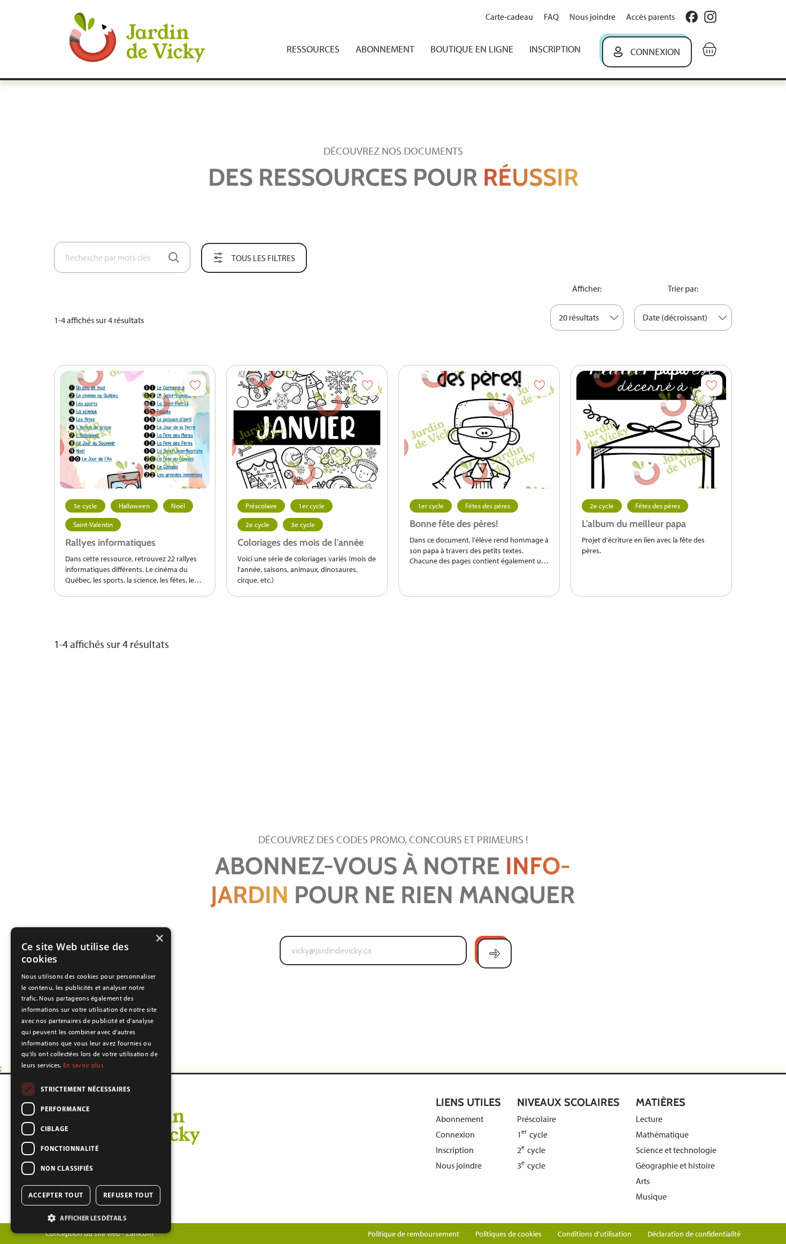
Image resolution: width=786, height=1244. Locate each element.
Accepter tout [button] (55, 1195)
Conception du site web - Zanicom (99, 1233)
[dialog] (91, 1080)
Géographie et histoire (675, 1166)
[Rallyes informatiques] (135, 430)
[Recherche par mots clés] (173, 257)
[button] (90, 1217)
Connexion (655, 52)
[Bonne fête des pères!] (479, 430)
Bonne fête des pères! (454, 524)
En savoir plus (83, 1065)
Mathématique (662, 1134)
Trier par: (683, 289)
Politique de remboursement (413, 1234)
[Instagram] (710, 17)
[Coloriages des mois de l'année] (307, 430)
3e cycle (85, 506)
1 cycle (532, 1134)
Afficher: (587, 289)
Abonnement (385, 49)
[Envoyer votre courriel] (494, 953)
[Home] (145, 38)
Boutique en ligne (471, 49)
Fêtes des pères (487, 506)
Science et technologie (676, 1150)
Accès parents (650, 17)
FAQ (551, 17)
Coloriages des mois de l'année (300, 542)
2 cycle (531, 1150)
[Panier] (709, 49)
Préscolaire (261, 506)
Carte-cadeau (509, 17)
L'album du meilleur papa (634, 524)
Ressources (313, 49)
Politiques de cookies (508, 1234)
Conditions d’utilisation (594, 1234)
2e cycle (257, 525)
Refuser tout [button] (128, 1195)
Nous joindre (592, 17)
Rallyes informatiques (110, 542)
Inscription (555, 49)
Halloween (134, 506)
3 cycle (531, 1166)
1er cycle (311, 506)
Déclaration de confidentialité (694, 1234)
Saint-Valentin (93, 525)
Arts (643, 1181)
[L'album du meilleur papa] (651, 430)
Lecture (649, 1119)
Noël (178, 506)
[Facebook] (691, 17)
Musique (651, 1197)
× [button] (159, 939)
